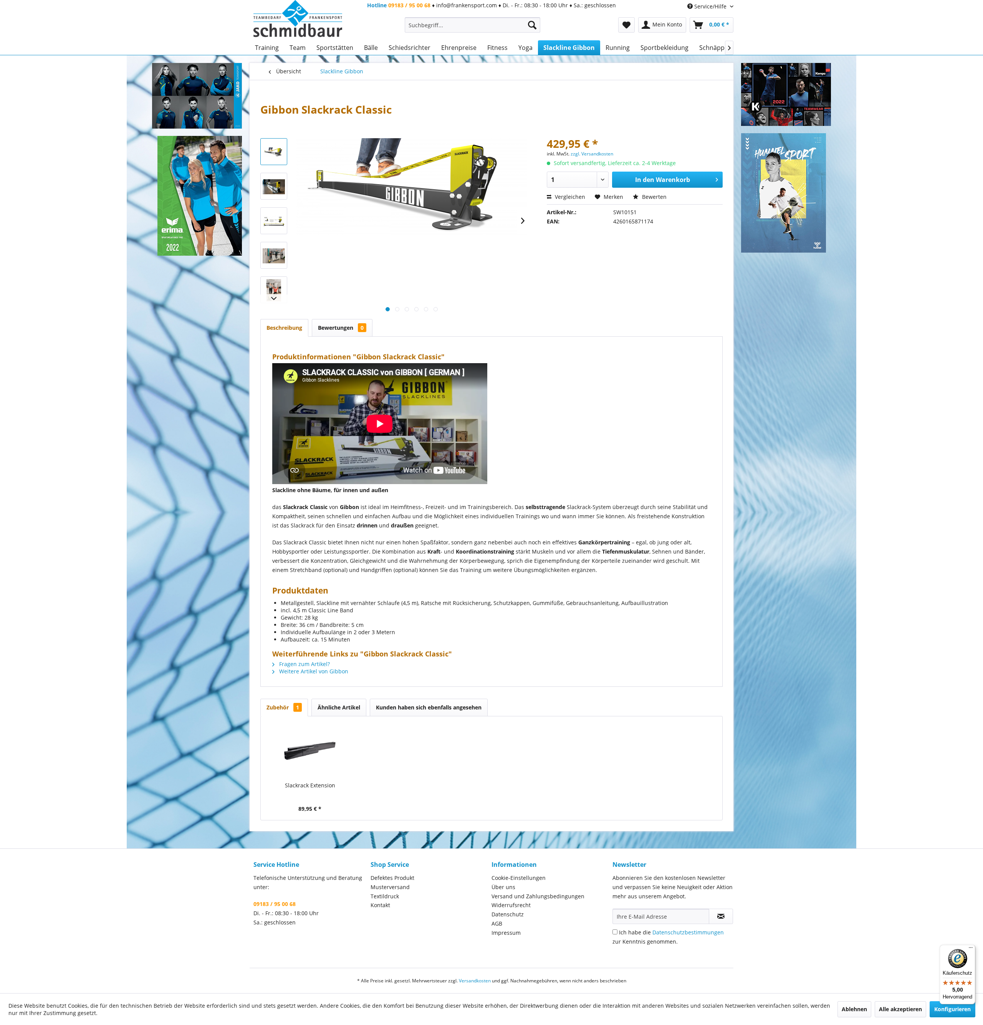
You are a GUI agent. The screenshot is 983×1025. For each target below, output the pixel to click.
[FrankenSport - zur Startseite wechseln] (297, 18)
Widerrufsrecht (511, 905)
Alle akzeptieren (900, 1009)
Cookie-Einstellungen (519, 877)
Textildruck (385, 896)
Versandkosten (475, 980)
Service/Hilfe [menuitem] (710, 6)
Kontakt (380, 905)
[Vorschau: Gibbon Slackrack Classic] (273, 151)
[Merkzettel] (626, 25)
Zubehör (282, 707)
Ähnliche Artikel (339, 707)
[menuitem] (472, 25)
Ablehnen (854, 1009)
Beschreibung (284, 327)
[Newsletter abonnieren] (721, 916)
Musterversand (390, 887)
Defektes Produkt (392, 877)
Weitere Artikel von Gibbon (313, 671)
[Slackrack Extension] (309, 751)
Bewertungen (341, 327)
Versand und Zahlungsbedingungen (538, 896)
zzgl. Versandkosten (592, 153)
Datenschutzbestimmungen (688, 932)
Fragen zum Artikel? (304, 664)
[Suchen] (532, 25)
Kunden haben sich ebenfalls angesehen (429, 707)
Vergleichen (569, 196)
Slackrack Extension (310, 785)
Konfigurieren (952, 1009)
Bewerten (653, 196)
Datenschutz (508, 914)
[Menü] (970, 949)
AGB (497, 923)
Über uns (503, 887)
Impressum (506, 932)
